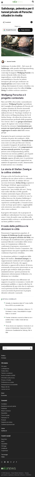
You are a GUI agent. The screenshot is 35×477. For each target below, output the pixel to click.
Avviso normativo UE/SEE (8, 375)
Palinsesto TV (5, 417)
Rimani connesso (6, 410)
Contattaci (4, 404)
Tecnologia (4, 454)
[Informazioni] (31, 22)
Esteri (2, 393)
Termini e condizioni (6, 373)
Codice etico (4, 371)
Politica (3, 355)
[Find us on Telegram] (5, 462)
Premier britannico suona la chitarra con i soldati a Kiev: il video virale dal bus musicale (19, 320)
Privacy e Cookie (6, 380)
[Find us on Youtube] (8, 462)
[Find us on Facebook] (16, 462)
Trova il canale (5, 415)
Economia (4, 395)
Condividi (8, 22)
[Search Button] (30, 348)
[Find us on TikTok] (13, 462)
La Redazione (5, 368)
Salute (3, 428)
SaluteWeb (4, 443)
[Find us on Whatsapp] (1, 462)
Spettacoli (4, 430)
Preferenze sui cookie (7, 382)
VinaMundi (4, 448)
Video (3, 457)
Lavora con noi (5, 389)
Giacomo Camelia (11, 61)
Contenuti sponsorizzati (7, 424)
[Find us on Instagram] (10, 462)
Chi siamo (4, 366)
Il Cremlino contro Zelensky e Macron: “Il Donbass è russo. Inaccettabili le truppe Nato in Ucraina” (19, 311)
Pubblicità (4, 408)
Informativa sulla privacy (8, 377)
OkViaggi (3, 446)
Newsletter (4, 413)
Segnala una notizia (6, 422)
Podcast (3, 420)
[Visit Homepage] (17, 2)
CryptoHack (4, 450)
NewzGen (4, 439)
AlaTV (2, 441)
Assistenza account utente (8, 406)
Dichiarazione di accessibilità (9, 384)
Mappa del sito (5, 387)
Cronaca (3, 358)
